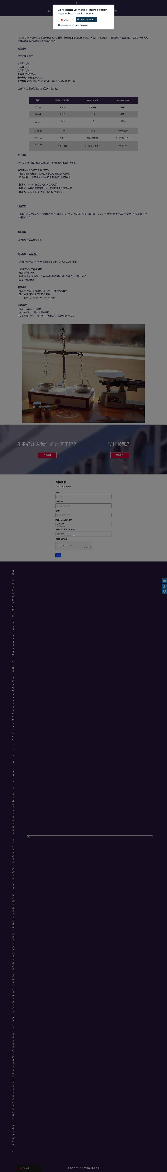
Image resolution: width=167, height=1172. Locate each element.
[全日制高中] (83, 524)
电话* (57, 511)
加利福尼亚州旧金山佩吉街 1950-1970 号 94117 (13, 619)
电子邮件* (59, 501)
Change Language (86, 19)
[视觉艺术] (83, 533)
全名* (57, 492)
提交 (58, 555)
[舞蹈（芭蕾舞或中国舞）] (83, 536)
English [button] (67, 20)
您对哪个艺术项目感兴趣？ (65, 529)
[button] (118, 11)
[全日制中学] (83, 526)
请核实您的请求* (61, 539)
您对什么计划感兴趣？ (63, 520)
